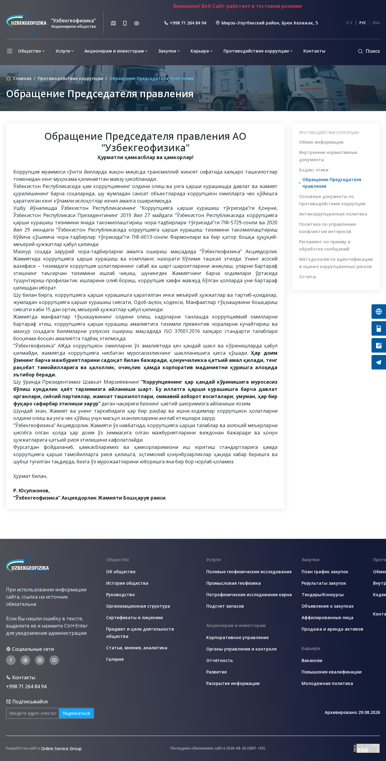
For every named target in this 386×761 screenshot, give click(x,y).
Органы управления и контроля (241, 649)
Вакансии (312, 660)
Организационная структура (138, 606)
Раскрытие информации (233, 683)
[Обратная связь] (379, 345)
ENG (376, 23)
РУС (362, 23)
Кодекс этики (313, 170)
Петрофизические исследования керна (249, 594)
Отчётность (219, 660)
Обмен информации (321, 142)
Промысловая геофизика (233, 583)
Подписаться (76, 713)
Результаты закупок (324, 583)
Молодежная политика (327, 683)
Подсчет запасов (225, 606)
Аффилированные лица (327, 617)
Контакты (314, 51)
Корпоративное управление (237, 637)
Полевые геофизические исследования (249, 571)
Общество (29, 51)
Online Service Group (61, 748)
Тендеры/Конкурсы (323, 594)
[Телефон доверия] (379, 328)
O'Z (349, 23)
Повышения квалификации (332, 672)
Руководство (120, 594)
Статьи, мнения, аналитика (136, 648)
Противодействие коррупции (256, 51)
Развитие (216, 672)
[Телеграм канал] (379, 362)
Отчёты (307, 277)
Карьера (200, 51)
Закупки (167, 51)
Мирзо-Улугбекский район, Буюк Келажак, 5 (269, 23)
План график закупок (325, 571)
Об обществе (120, 571)
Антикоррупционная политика (333, 214)
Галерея (115, 659)
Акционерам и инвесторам (114, 51)
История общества (127, 583)
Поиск (372, 51)
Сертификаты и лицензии (134, 617)
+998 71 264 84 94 (188, 23)
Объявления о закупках (328, 606)
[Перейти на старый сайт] (379, 311)
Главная (22, 78)
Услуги (62, 51)
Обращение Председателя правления (331, 183)
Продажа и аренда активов (332, 629)
